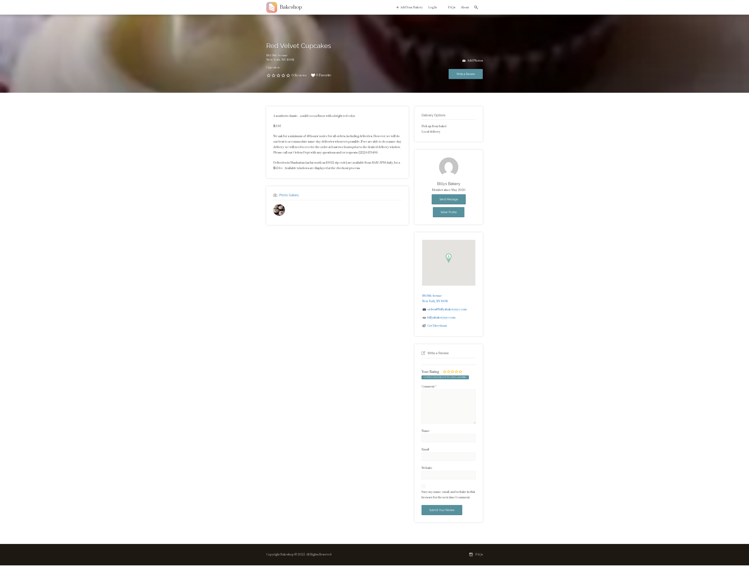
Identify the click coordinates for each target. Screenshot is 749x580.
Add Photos (475, 61)
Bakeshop (291, 7)
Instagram (471, 554)
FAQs (451, 7)
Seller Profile (449, 212)
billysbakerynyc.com (441, 318)
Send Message (448, 199)
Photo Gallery (289, 195)
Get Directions (437, 326)
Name (426, 431)
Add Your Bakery (411, 7)
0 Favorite (323, 75)
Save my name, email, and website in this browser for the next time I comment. (448, 494)
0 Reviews (299, 75)
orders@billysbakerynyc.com (447, 309)
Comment (429, 386)
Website (427, 468)
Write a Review (465, 74)
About (465, 7)
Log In (432, 7)
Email (425, 449)
